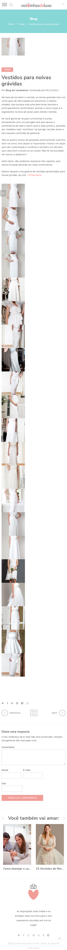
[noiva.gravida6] (13, 312)
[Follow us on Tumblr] (43, 935)
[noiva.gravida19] (13, 617)
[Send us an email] (28, 935)
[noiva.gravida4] (13, 265)
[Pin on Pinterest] (12, 703)
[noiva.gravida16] (13, 547)
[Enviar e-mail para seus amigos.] (27, 703)
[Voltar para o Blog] (33, 713)
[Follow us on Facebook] (23, 935)
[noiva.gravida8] (13, 359)
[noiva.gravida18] (13, 594)
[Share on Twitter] (3, 703)
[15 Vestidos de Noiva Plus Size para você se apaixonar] (50, 844)
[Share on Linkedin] (17, 703)
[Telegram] (48, 935)
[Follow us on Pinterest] (34, 935)
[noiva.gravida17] (13, 570)
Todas (21, 24)
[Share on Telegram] (22, 703)
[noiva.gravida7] (13, 335)
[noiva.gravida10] (13, 406)
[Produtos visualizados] (59, 938)
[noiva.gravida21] (13, 664)
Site (4, 783)
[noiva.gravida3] (13, 242)
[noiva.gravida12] (13, 453)
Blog (33, 18)
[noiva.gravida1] (13, 195)
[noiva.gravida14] (13, 500)
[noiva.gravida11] (13, 429)
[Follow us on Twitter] (19, 935)
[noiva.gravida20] (13, 641)
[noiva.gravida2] (13, 218)
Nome (5, 769)
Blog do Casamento (17, 90)
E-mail (26, 769)
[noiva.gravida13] (13, 476)
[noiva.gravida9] (13, 382)
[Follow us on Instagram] (39, 935)
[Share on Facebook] (7, 703)
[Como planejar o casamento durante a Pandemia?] (17, 844)
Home (11, 24)
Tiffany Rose (34, 175)
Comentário (8, 747)
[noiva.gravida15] (13, 523)
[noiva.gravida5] (13, 288)
